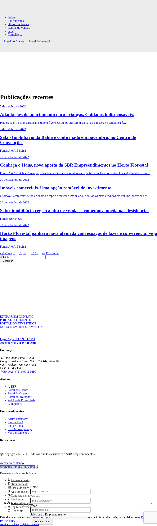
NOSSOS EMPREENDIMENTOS (21, 326)
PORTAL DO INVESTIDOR (18, 323)
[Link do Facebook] (2, 46)
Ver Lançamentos (18, 432)
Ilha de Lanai (16, 425)
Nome (34, 487)
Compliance (15, 34)
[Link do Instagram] (8, 46)
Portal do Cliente (14, 41)
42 (43, 253)
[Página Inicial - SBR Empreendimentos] (9, 336)
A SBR (12, 386)
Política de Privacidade (21, 400)
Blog (11, 31)
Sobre (11, 17)
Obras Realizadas (18, 24)
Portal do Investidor (40, 41)
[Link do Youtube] (13, 46)
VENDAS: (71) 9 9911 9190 (18, 371)
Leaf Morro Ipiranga (20, 429)
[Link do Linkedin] (18, 46)
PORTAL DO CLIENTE (15, 320)
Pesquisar (7, 260)
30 (24, 253)
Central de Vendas (19, 27)
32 (32, 253)
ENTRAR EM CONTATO (16, 316)
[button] (19, 466)
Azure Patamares (18, 418)
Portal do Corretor (18, 393)
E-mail (34, 505)
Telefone (35, 496)
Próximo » (52, 253)
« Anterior (6, 253)
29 (20, 253)
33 (36, 253)
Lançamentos (16, 20)
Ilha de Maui (15, 422)
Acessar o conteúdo (12, 463)
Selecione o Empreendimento (48, 514)
